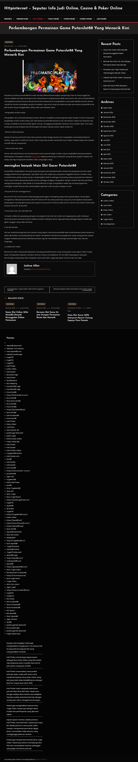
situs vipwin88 (12, 543)
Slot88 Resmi (12, 380)
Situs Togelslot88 (13, 488)
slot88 (9, 459)
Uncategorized (108, 224)
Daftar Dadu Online (14, 439)
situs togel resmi (13, 578)
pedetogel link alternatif (16, 625)
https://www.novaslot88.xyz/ (18, 590)
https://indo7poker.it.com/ (17, 395)
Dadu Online (11, 424)
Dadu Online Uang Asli (26, 660)
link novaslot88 (12, 602)
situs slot (10, 491)
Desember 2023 (109, 117)
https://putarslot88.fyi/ (16, 409)
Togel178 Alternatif (14, 552)
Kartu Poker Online (14, 450)
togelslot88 (11, 479)
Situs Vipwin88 (12, 616)
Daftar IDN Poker (13, 482)
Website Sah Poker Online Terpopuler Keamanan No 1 (117, 79)
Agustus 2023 (108, 136)
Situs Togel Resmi (14, 497)
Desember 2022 (109, 173)
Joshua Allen (22, 46)
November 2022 (109, 177)
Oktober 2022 (108, 182)
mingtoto (10, 596)
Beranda (8, 19)
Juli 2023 (106, 140)
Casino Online (86, 19)
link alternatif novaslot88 (16, 572)
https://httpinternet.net (40, 269)
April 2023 (107, 154)
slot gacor (11, 610)
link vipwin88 (11, 613)
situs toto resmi (13, 584)
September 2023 (109, 131)
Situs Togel (11, 494)
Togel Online (53, 19)
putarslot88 (35, 157)
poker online (11, 369)
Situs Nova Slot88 (13, 401)
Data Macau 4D (13, 430)
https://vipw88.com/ (15, 558)
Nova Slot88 (11, 398)
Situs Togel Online (14, 570)
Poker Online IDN (13, 441)
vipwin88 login (12, 555)
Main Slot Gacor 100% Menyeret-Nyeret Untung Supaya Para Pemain (80, 318)
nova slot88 (11, 468)
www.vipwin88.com (14, 351)
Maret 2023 (107, 159)
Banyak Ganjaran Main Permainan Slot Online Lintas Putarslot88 (72, 289)
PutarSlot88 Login (13, 386)
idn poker (10, 508)
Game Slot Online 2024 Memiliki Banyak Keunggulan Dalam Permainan (115, 53)
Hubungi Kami (22, 19)
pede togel (11, 436)
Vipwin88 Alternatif (14, 345)
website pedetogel (14, 354)
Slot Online (38, 19)
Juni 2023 (106, 145)
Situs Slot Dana (13, 535)
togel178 (10, 357)
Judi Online (101, 19)
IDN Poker (25, 691)
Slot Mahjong (12, 383)
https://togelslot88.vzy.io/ (17, 514)
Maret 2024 (107, 108)
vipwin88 (10, 506)
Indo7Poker (11, 366)
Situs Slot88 (11, 529)
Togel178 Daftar (13, 546)
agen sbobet (12, 619)
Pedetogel (29, 643)
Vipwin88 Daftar (13, 549)
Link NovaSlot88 (13, 415)
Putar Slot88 (11, 392)
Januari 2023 (108, 168)
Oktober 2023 (108, 126)
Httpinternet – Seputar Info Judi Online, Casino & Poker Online (63, 8)
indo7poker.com (13, 456)
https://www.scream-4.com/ (18, 471)
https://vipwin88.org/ (15, 526)
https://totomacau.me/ (16, 575)
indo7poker (11, 372)
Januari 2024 (108, 112)
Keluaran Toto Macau (15, 348)
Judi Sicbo (11, 427)
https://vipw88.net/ (14, 520)
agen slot (10, 476)
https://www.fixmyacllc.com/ (18, 523)
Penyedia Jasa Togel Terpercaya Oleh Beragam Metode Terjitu (115, 71)
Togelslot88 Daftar (14, 453)
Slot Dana (10, 599)
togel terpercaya (13, 634)
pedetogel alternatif (15, 433)
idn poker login (12, 375)
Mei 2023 (106, 150)
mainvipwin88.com (14, 561)
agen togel (11, 587)
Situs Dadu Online (29, 677)
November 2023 (109, 122)
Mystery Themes (40, 759)
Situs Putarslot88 (13, 604)
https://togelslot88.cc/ (16, 540)
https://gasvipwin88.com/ (17, 567)
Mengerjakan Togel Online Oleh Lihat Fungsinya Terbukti (25, 289)
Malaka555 (11, 538)
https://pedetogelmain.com (18, 500)
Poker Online (69, 19)
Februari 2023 (108, 163)
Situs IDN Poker (22, 722)
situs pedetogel (13, 628)
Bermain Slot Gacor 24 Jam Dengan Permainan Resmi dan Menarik (48, 315)
